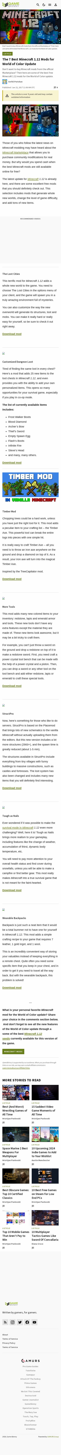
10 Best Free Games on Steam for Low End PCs (44, 1194)
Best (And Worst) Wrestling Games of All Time (14, 1110)
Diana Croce (37, 1243)
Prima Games (30, 1383)
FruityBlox (30, 1420)
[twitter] (20, 1322)
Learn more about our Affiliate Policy (16, 1068)
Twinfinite (30, 1370)
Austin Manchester (41, 1160)
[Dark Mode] (44, 5)
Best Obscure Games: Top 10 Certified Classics (15, 1194)
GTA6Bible (30, 1429)
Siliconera (30, 1387)
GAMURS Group (53, 1436)
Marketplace (15, 152)
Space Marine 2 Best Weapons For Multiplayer (15, 1152)
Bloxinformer (30, 1424)
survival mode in (17, 827)
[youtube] (34, 1322)
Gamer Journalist (31, 1399)
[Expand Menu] (50, 5)
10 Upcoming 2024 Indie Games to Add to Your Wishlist (44, 1152)
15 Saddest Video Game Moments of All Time (43, 1110)
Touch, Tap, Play (30, 1416)
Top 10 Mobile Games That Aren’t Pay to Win (15, 1235)
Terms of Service (10, 1338)
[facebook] (27, 1322)
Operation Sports (31, 1408)
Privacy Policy (8, 1343)
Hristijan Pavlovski (11, 1118)
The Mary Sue (30, 1412)
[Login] (56, 5)
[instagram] (12, 1322)
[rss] (5, 1322)
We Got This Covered (30, 1391)
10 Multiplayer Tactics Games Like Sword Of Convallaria (45, 1235)
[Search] (38, 5)
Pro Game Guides (30, 1366)
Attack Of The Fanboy (30, 1379)
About (5, 1334)
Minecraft (33, 179)
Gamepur (30, 1374)
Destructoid (30, 1395)
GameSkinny (30, 1404)
